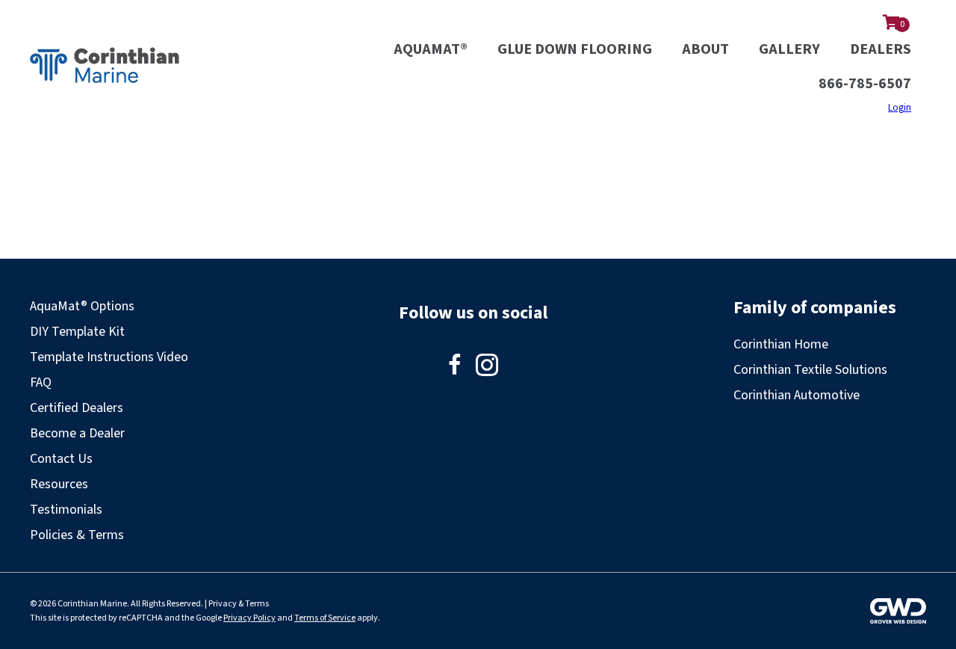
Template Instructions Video (109, 357)
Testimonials (66, 509)
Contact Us (61, 458)
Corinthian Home (780, 344)
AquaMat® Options (82, 306)
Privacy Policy (249, 618)
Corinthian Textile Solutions (810, 369)
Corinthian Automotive (796, 395)
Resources (59, 484)
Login (899, 107)
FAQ (41, 382)
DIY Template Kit (77, 331)
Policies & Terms (77, 535)
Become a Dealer (77, 433)
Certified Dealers (76, 408)
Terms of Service (325, 618)
